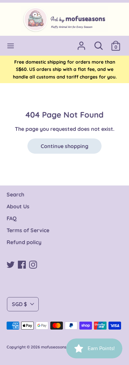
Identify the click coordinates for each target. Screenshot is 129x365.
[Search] (98, 43)
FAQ (12, 218)
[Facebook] (22, 264)
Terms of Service (28, 230)
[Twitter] (11, 264)
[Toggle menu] (11, 46)
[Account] (81, 43)
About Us (18, 206)
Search (15, 194)
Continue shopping (64, 146)
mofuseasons (53, 346)
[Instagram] (33, 264)
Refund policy (24, 242)
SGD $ (19, 304)
